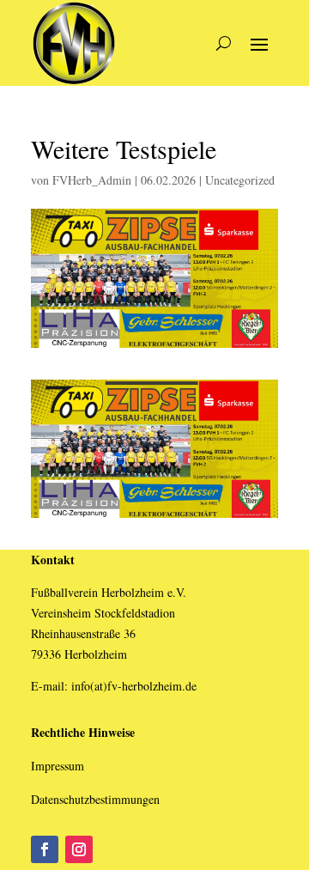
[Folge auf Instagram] (79, 849)
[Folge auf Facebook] (44, 849)
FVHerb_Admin (91, 180)
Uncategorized (240, 180)
